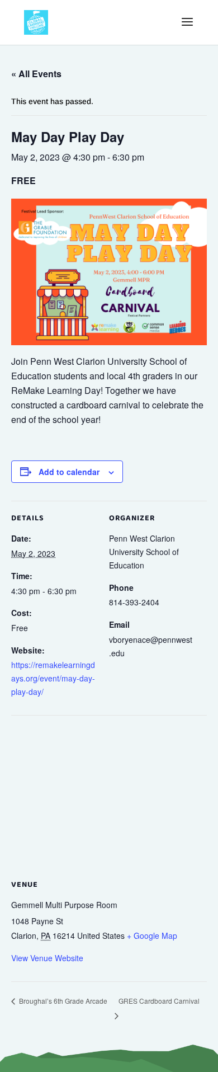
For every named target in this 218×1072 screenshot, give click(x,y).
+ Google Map (152, 935)
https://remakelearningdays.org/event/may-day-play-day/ (53, 678)
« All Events (36, 73)
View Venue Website (47, 957)
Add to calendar (69, 471)
